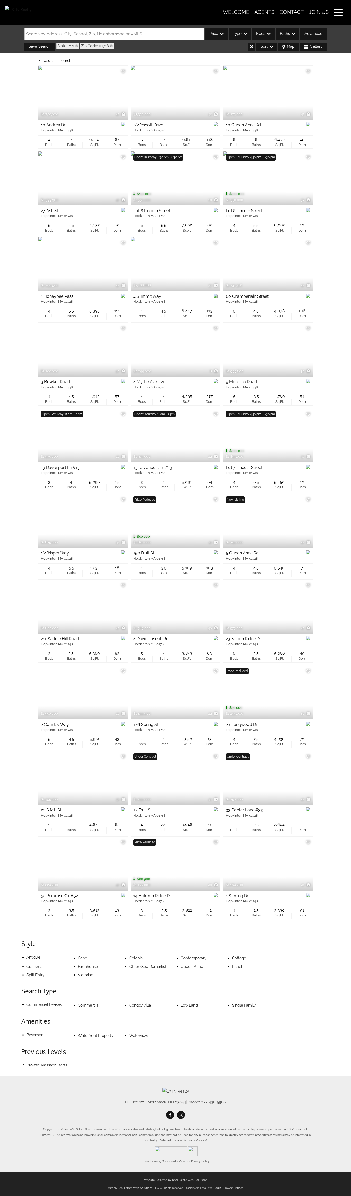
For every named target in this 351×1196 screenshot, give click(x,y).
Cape (82, 958)
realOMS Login (211, 1188)
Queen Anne (192, 966)
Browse (46, 1065)
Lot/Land (189, 1005)
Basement (35, 1034)
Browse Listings (233, 1188)
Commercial (88, 1005)
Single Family (244, 1005)
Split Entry (35, 975)
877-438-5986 (213, 1102)
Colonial (136, 958)
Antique (33, 957)
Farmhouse (88, 966)
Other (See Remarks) (147, 966)
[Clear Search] (251, 47)
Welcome (236, 12)
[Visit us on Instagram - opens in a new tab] (181, 1115)
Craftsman (35, 966)
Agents (264, 12)
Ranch (237, 966)
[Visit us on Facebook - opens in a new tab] (170, 1115)
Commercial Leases (44, 1004)
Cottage (239, 958)
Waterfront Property (95, 1035)
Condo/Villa (140, 1005)
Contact (292, 12)
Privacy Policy (200, 1161)
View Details (83, 93)
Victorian (85, 975)
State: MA (65, 46)
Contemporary (193, 958)
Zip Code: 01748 (95, 46)
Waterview (138, 1035)
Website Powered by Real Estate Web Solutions (175, 1180)
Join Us (319, 12)
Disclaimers (192, 1188)
